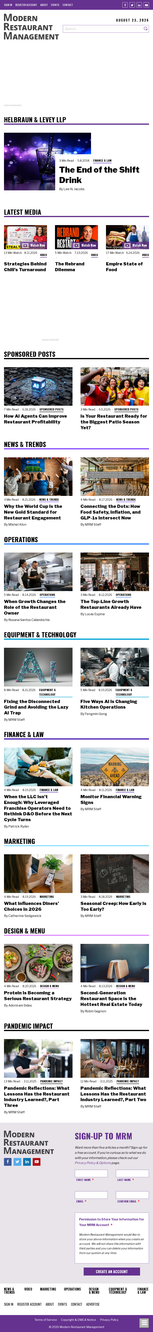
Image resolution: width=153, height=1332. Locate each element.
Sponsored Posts (51, 409)
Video (43, 255)
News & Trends (49, 499)
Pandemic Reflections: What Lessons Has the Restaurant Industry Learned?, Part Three (37, 1096)
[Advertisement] (76, 75)
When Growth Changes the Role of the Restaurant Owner (35, 607)
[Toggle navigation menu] (144, 1323)
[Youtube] (146, 5)
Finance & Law (102, 160)
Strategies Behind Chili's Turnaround (25, 266)
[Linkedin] (139, 5)
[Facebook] (125, 5)
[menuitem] (8, 5)
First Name (83, 1180)
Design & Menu (49, 986)
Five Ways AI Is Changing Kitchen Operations (108, 704)
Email (79, 1201)
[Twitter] (132, 5)
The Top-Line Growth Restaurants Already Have (110, 604)
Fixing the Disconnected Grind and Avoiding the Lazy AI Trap (36, 707)
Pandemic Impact (51, 1081)
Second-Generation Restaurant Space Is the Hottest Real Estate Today (111, 998)
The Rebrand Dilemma (69, 266)
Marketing (47, 896)
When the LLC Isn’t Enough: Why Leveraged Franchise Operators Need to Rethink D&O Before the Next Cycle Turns (38, 808)
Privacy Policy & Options (93, 1163)
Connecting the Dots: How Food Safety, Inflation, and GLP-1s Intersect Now (110, 512)
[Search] (146, 29)
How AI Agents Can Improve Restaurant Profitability (35, 419)
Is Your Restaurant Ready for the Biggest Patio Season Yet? (113, 421)
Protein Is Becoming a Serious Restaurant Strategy (38, 995)
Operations (47, 594)
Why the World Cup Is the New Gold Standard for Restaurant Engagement (33, 512)
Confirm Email (126, 1201)
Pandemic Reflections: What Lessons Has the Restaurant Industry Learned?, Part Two (113, 1094)
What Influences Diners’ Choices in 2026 (31, 906)
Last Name (124, 1180)
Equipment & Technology (47, 692)
